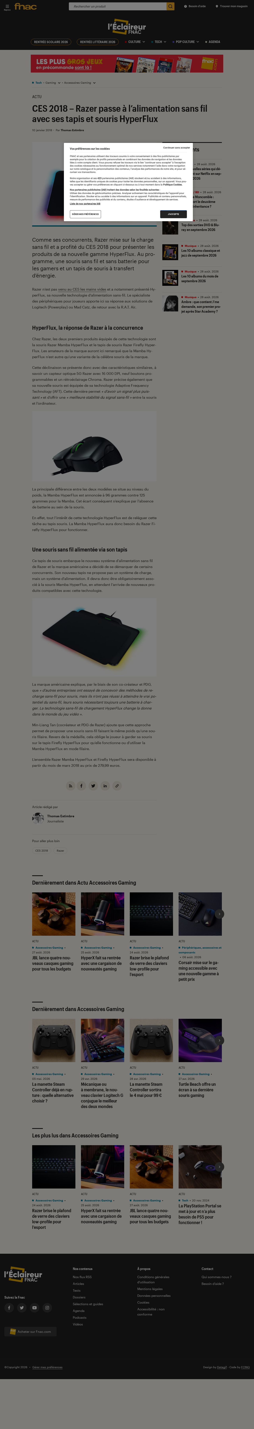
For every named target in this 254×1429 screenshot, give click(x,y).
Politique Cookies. (172, 184)
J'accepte (173, 214)
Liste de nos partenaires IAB (85, 203)
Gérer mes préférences (85, 214)
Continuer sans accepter (176, 147)
